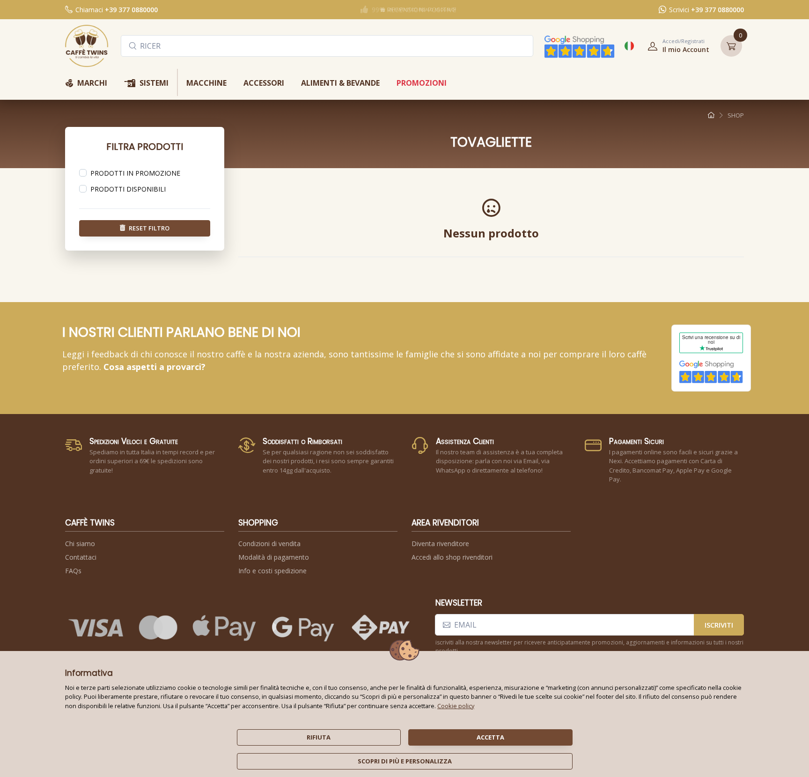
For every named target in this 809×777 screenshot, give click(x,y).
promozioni (422, 83)
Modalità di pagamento (273, 557)
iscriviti (719, 624)
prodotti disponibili (128, 189)
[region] (144, 173)
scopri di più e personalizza (405, 761)
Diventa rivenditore (440, 543)
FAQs (73, 570)
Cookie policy (455, 706)
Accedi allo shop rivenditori (452, 557)
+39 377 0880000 (131, 9)
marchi (86, 83)
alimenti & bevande (340, 83)
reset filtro (149, 227)
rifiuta (319, 737)
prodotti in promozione (135, 173)
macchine (206, 83)
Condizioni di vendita (269, 543)
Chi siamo (80, 543)
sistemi (146, 83)
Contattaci (80, 557)
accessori (263, 83)
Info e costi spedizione (272, 570)
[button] (675, 46)
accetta (490, 737)
